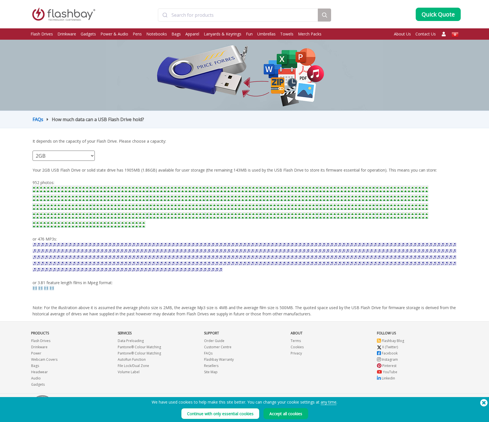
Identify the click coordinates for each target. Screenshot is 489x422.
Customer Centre (217, 347)
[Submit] (164, 15)
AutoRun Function (132, 359)
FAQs (38, 119)
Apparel (192, 34)
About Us (402, 34)
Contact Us (425, 34)
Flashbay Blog (392, 340)
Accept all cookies (285, 413)
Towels (286, 34)
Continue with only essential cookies (220, 413)
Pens (137, 34)
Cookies (297, 347)
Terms (296, 340)
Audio (36, 378)
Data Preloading (131, 340)
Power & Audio (114, 34)
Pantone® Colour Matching (139, 347)
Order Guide (214, 340)
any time (328, 402)
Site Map (211, 372)
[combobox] (238, 15)
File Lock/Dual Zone (133, 365)
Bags (176, 34)
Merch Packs (309, 34)
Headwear (39, 372)
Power (36, 353)
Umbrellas (266, 34)
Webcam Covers (44, 359)
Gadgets (88, 34)
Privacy (296, 353)
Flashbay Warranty (219, 359)
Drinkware (66, 34)
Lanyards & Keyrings (222, 34)
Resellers (211, 365)
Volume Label (129, 372)
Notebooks (156, 34)
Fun (249, 34)
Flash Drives (42, 34)
